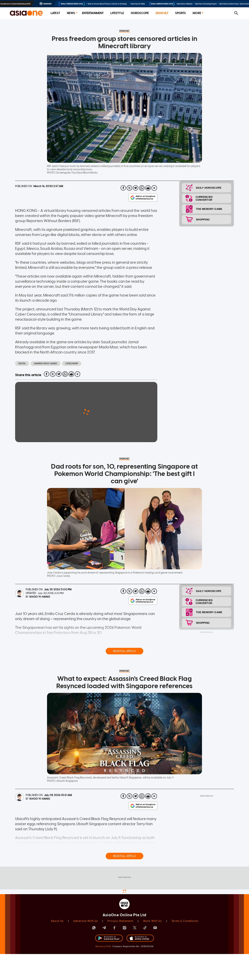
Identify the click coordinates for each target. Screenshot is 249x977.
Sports (180, 13)
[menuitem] (55, 13)
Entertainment (93, 13)
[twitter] (129, 188)
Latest (55, 13)
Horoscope (140, 13)
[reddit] (148, 188)
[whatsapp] (142, 188)
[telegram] (136, 188)
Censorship (71, 363)
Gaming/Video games (45, 363)
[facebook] (123, 188)
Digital (22, 363)
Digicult (162, 13)
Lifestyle (117, 13)
